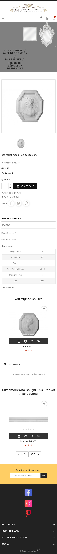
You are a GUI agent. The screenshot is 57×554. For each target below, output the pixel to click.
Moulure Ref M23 (28, 441)
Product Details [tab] (11, 218)
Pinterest (26, 203)
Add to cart (25, 186)
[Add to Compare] (32, 341)
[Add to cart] (19, 341)
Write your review (10, 162)
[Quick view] (38, 341)
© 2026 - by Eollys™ (28, 551)
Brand (4, 233)
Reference (6, 239)
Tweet (18, 203)
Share (11, 203)
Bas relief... (28, 346)
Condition (5, 287)
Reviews (6, 225)
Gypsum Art (12, 233)
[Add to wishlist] (25, 341)
